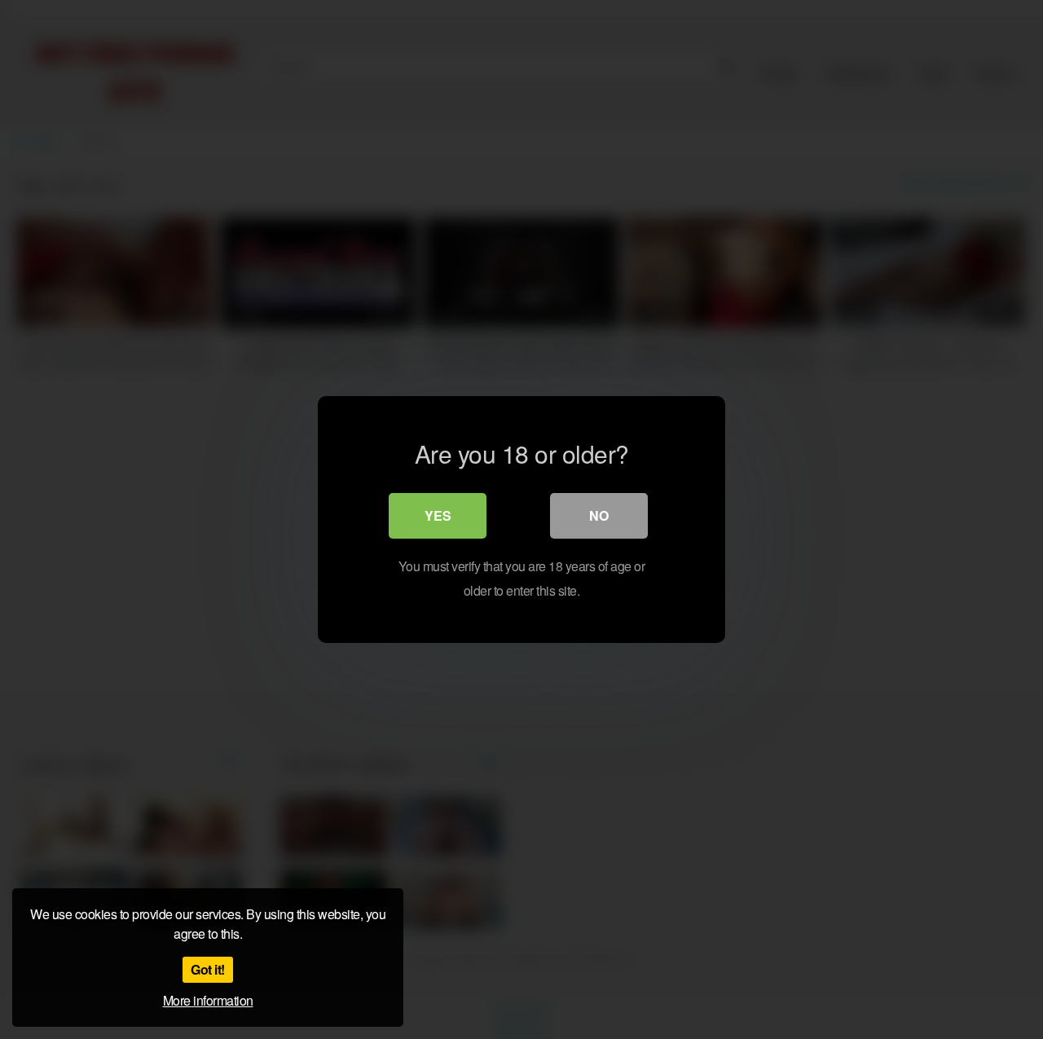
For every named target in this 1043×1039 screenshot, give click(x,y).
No (599, 515)
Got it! (208, 969)
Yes (438, 515)
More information (208, 1000)
